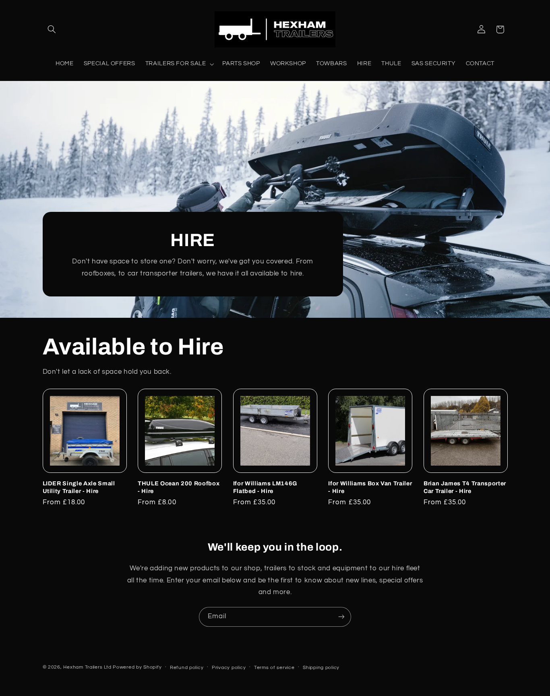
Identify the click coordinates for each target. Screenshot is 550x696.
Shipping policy (321, 667)
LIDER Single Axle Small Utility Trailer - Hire (79, 487)
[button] (52, 29)
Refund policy (187, 667)
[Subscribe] (341, 617)
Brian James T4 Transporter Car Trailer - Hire (465, 487)
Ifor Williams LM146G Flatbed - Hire (265, 487)
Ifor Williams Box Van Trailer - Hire (370, 487)
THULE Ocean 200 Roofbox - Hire (178, 487)
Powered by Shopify (137, 667)
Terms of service (274, 667)
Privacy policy (229, 667)
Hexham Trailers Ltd (87, 667)
